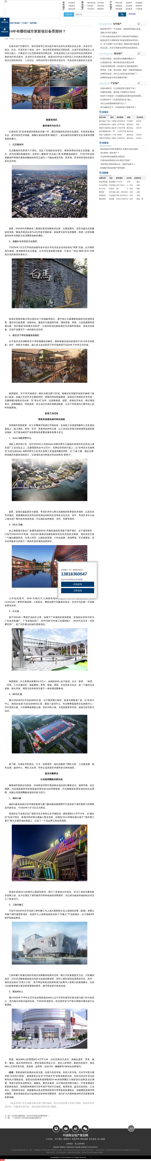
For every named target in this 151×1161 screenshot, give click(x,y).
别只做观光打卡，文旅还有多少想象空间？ (118, 107)
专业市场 (90, 9)
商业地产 (82, 6)
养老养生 (139, 6)
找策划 (105, 143)
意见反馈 (92, 1139)
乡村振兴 (129, 9)
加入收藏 (101, 1139)
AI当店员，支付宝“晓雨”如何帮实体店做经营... (119, 48)
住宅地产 (64, 6)
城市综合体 (91, 3)
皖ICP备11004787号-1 (93, 1157)
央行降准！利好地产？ (109, 153)
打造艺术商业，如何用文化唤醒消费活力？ (118, 59)
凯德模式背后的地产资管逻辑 (112, 168)
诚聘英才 (67, 1139)
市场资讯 (71, 3)
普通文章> (69, 14)
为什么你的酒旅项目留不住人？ (113, 103)
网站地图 (84, 1139)
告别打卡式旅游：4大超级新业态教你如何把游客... (121, 96)
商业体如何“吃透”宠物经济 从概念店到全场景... (119, 149)
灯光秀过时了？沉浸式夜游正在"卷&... (116, 100)
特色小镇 (119, 3)
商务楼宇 (100, 9)
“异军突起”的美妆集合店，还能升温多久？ (117, 164)
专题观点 (71, 6)
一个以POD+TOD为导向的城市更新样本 (26, 1118)
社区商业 (100, 6)
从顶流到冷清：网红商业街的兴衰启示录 (117, 62)
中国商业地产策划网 (12, 23)
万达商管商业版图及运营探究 (112, 157)
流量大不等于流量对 (108, 33)
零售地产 (90, 6)
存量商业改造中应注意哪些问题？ (114, 77)
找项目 (105, 112)
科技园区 (139, 3)
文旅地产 (129, 3)
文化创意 (129, 6)
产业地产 (111, 6)
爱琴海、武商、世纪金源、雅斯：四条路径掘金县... (121, 70)
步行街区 (100, 3)
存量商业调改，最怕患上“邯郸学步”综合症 (117, 92)
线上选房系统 (80, 1144)
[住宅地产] (142, 23)
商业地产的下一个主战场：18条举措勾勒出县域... (121, 29)
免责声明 (75, 1139)
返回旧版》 (133, 14)
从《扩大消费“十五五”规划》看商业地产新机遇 (119, 44)
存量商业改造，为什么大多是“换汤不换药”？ (118, 74)
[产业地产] (142, 83)
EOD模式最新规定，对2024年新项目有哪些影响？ (30, 1116)
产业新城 (139, 9)
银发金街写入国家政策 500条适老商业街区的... (119, 40)
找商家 (105, 173)
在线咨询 (77, 584)
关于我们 (58, 1139)
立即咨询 (77, 590)
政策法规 (71, 9)
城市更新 (119, 9)
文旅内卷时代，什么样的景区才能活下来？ (118, 88)
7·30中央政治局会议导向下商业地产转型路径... (119, 36)
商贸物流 (119, 6)
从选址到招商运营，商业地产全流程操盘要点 (119, 66)
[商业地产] (142, 53)
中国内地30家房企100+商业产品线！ (115, 160)
